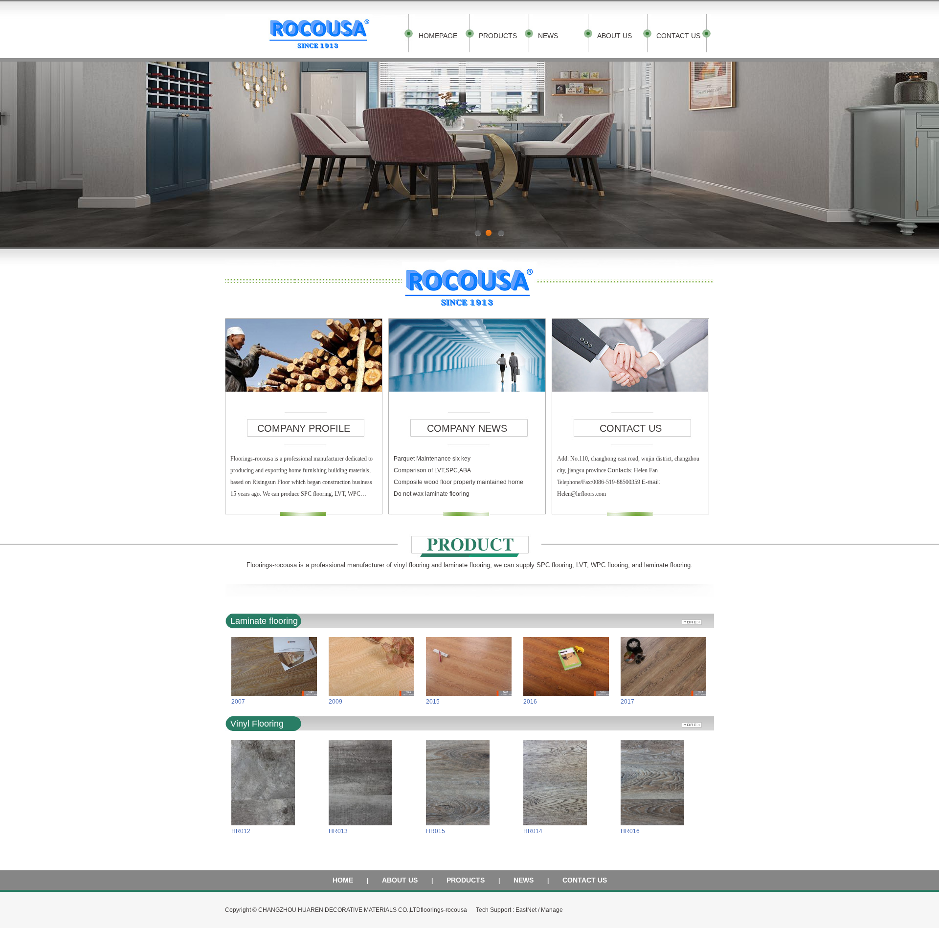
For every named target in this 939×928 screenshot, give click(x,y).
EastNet (526, 909)
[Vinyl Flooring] (695, 722)
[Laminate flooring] (695, 619)
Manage (552, 909)
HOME (343, 880)
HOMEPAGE (438, 36)
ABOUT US (614, 36)
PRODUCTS (498, 36)
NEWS (548, 36)
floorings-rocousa (444, 909)
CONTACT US (678, 36)
